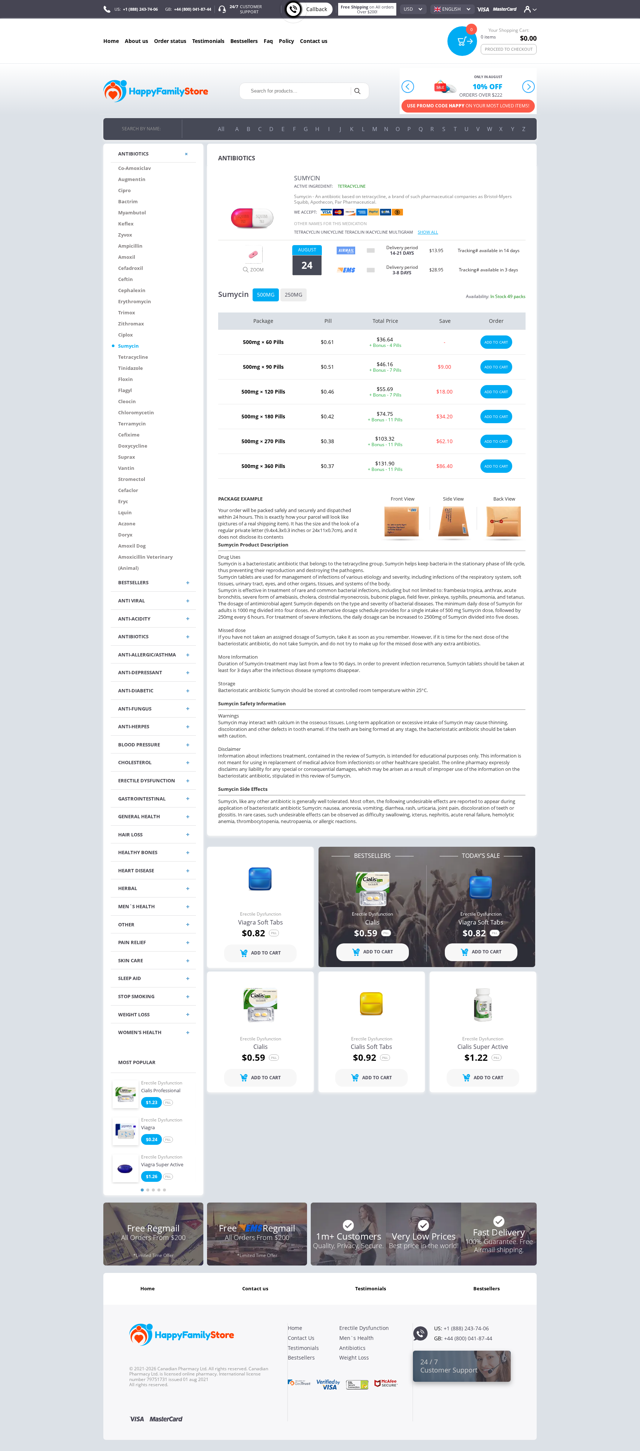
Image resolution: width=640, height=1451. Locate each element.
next (529, 87)
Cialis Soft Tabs (371, 1047)
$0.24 (151, 1139)
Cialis (372, 922)
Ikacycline (377, 232)
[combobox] (413, 9)
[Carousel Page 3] (153, 1189)
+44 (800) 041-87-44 (192, 9)
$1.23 (151, 1102)
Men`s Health (356, 1337)
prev (408, 87)
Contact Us (313, 40)
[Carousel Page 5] (164, 1189)
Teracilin (354, 232)
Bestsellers (244, 40)
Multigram (401, 232)
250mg (293, 294)
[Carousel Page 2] (147, 1189)
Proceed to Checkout (509, 49)
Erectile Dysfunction (161, 1083)
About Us (136, 40)
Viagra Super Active (162, 1165)
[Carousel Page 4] (158, 1189)
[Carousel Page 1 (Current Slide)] (142, 1189)
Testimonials (208, 40)
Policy (286, 40)
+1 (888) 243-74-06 (140, 9)
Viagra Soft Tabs (260, 922)
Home (111, 40)
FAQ (268, 40)
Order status (170, 40)
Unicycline (332, 232)
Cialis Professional (160, 1091)
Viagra (148, 1128)
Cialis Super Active (482, 1047)
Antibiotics (352, 1347)
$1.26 (151, 1176)
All (221, 129)
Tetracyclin (307, 232)
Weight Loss (354, 1357)
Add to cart (496, 342)
